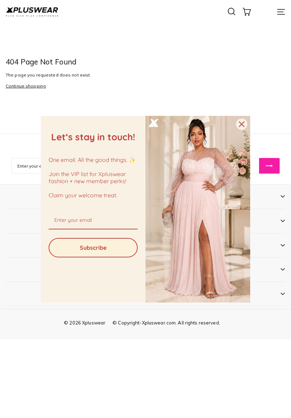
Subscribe (93, 247)
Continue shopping (26, 86)
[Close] (241, 124)
